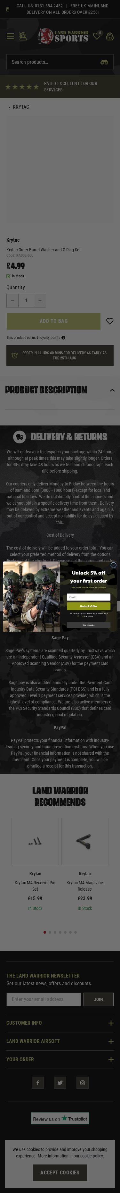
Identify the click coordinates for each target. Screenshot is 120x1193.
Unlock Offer (88, 606)
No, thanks (88, 624)
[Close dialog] (113, 564)
